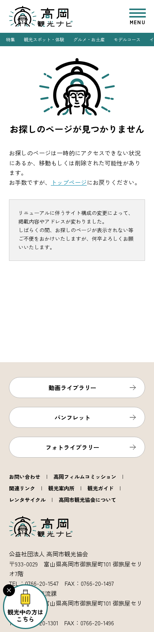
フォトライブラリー (72, 447)
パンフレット (72, 417)
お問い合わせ (24, 476)
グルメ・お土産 (89, 39)
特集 (10, 39)
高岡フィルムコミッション (84, 476)
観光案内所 (61, 488)
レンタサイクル (27, 499)
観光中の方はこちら (25, 615)
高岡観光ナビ (41, 16)
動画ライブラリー (72, 387)
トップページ (69, 182)
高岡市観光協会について (87, 499)
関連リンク (22, 488)
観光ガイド (100, 488)
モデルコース (127, 39)
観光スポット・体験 (44, 39)
